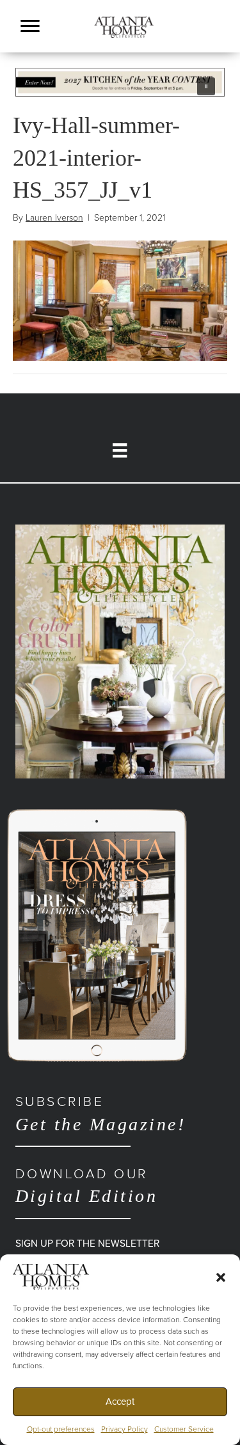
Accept (120, 1401)
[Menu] (30, 26)
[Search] (220, 43)
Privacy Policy (124, 1429)
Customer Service (184, 1429)
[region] (120, 82)
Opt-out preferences (61, 1429)
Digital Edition (86, 1186)
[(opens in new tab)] (120, 650)
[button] (220, 1276)
